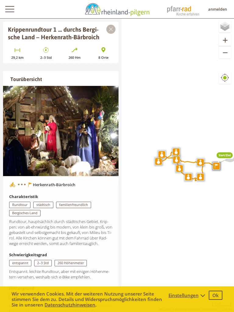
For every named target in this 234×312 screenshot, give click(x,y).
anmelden (217, 9)
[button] (224, 158)
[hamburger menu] (9, 9)
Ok (215, 295)
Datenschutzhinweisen (69, 305)
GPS (225, 82)
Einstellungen (183, 295)
